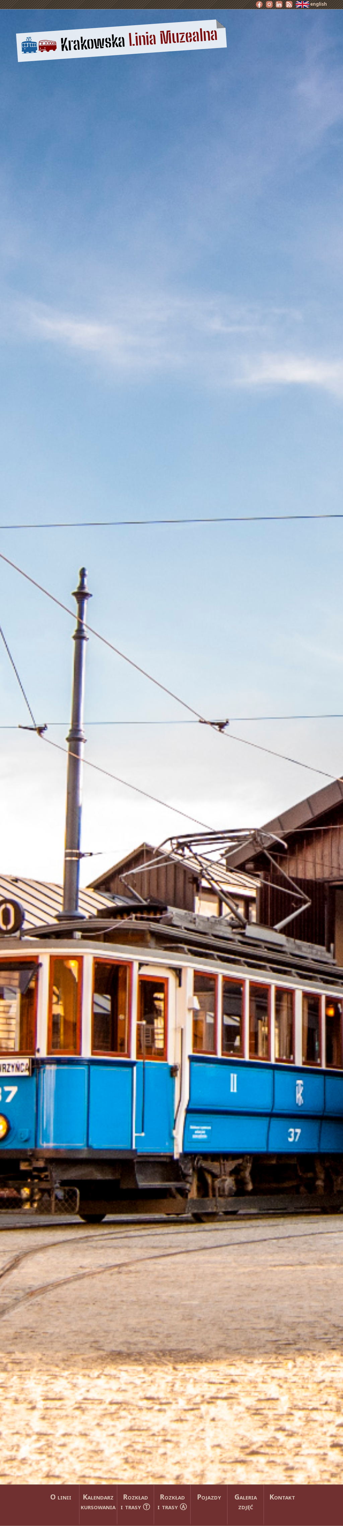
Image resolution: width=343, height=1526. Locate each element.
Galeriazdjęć (245, 1501)
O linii (60, 1496)
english (318, 4)
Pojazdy (209, 1496)
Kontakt (282, 1496)
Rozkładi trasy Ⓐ (172, 1501)
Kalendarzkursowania (98, 1501)
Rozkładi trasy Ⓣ (135, 1501)
